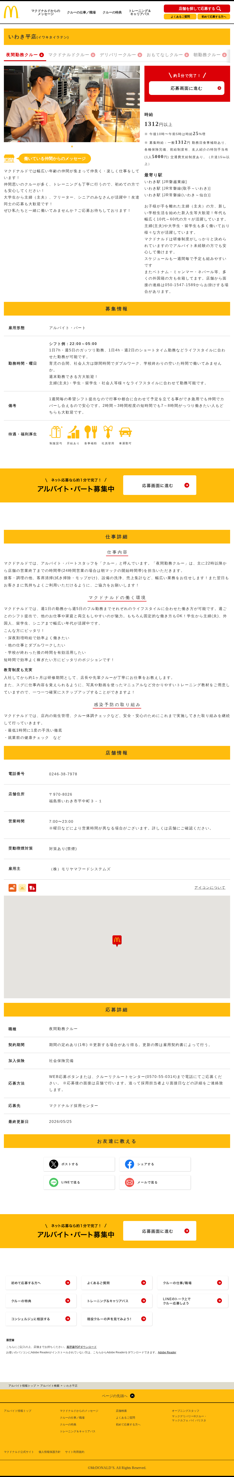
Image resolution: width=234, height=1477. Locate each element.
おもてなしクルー (165, 54)
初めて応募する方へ (214, 16)
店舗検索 (121, 1410)
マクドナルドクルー (69, 54)
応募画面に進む (187, 88)
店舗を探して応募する (197, 8)
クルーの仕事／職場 (81, 12)
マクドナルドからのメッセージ (45, 12)
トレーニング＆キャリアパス (140, 12)
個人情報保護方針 (50, 1451)
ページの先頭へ (115, 1396)
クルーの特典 (112, 12)
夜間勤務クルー (22, 54)
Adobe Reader (167, 1352)
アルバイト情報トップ (17, 1410)
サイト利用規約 (74, 1451)
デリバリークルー (118, 54)
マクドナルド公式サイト (19, 1451)
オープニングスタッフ (185, 1410)
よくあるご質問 (180, 16)
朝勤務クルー (207, 54)
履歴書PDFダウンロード (81, 1347)
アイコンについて (210, 887)
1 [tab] (72, 146)
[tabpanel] (72, 104)
